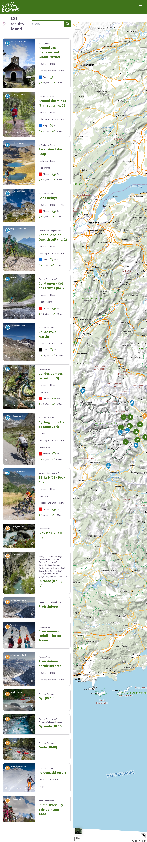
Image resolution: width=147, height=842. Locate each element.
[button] (143, 836)
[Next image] (32, 63)
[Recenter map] (77, 27)
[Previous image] (6, 63)
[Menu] (140, 6)
